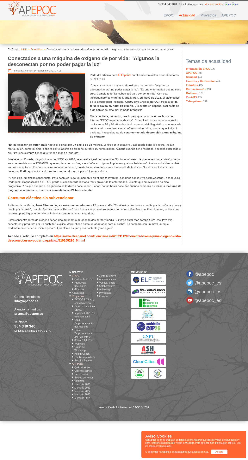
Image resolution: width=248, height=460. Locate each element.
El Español (124, 75)
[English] (235, 4)
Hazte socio (81, 374)
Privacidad (105, 292)
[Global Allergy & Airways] (148, 295)
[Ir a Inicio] (32, 8)
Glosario (79, 289)
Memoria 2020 (82, 384)
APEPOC (228, 15)
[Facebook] (190, 276)
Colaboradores (107, 286)
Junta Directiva (107, 275)
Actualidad (187, 15)
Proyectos (208, 15)
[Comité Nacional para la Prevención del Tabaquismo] (148, 342)
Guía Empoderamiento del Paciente (83, 323)
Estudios (192, 85)
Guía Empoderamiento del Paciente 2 (83, 333)
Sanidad (191, 76)
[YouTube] (190, 303)
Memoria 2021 (82, 387)
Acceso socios (214, 4)
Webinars (79, 343)
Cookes (167, 446)
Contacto (79, 380)
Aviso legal (105, 289)
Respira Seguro (83, 360)
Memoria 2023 (82, 394)
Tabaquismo (194, 101)
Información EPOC (198, 68)
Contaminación (196, 89)
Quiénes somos (83, 370)
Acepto (219, 451)
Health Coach (82, 353)
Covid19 (191, 97)
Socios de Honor (83, 377)
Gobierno (192, 93)
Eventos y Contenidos (200, 81)
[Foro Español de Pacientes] (148, 307)
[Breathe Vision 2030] (148, 319)
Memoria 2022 (82, 391)
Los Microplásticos (85, 357)
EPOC (168, 15)
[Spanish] (228, 4)
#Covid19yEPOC (83, 340)
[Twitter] (190, 285)
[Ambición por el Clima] (148, 330)
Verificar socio (107, 282)
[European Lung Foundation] (148, 283)
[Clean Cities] (148, 366)
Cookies (103, 296)
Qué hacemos (82, 367)
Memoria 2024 (82, 397)
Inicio (24, 49)
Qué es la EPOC (83, 279)
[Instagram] (190, 294)
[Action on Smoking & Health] (148, 354)
